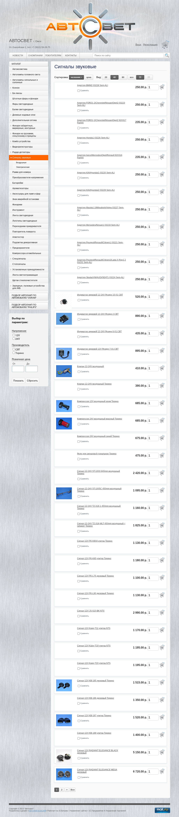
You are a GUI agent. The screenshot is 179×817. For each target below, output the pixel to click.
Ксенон (16, 88)
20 (106, 77)
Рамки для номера (21, 172)
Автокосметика (19, 69)
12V (17, 335)
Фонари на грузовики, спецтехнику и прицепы (24, 134)
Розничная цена (21, 359)
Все (73, 790)
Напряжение (19, 330)
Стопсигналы (19, 264)
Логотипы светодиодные (24, 221)
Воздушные (21, 162)
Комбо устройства (21, 141)
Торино (19, 353)
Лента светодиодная (22, 215)
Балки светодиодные (22, 109)
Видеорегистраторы (22, 147)
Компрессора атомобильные (26, 253)
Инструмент (18, 210)
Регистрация (150, 44)
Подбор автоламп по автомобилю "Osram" (24, 296)
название (75, 77)
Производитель (20, 345)
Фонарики (17, 204)
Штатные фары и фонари (25, 98)
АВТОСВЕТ (20, 40)
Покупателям (53, 55)
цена (88, 77)
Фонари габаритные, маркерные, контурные (23, 126)
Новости (18, 55)
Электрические (23, 167)
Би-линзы (17, 93)
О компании (35, 55)
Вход (138, 44)
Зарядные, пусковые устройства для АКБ (28, 287)
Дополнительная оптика (24, 120)
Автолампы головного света (26, 74)
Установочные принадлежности (28, 269)
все (132, 77)
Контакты (71, 55)
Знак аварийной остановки (25, 199)
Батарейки (17, 183)
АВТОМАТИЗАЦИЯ (37, 811)
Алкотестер (18, 237)
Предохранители (21, 248)
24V (17, 338)
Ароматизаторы (20, 188)
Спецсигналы (19, 258)
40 (114, 77)
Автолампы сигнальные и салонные (25, 81)
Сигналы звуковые (21, 157)
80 (123, 77)
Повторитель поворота (23, 231)
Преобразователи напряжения (28, 177)
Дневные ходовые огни (23, 115)
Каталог (16, 64)
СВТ (17, 349)
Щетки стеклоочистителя (24, 280)
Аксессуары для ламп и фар (26, 194)
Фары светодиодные (22, 104)
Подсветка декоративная (24, 242)
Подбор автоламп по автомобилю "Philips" (24, 306)
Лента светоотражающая (25, 275)
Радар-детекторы (21, 152)
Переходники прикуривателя (26, 226)
